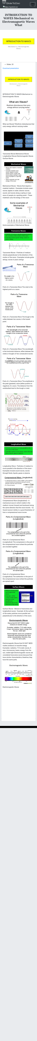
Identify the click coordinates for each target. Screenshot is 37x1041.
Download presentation (11, 68)
